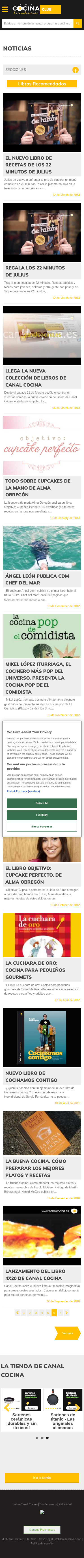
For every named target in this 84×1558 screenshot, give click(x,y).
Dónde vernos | (49, 1504)
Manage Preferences (42, 1529)
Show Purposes (41, 826)
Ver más (67, 1333)
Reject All (42, 803)
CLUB (47, 9)
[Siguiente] (66, 1312)
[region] (42, 779)
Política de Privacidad (68, 1539)
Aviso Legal (46, 1539)
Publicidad (65, 1504)
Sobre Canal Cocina (25, 1504)
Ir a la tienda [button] (42, 1477)
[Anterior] (17, 1312)
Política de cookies (42, 1543)
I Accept (42, 814)
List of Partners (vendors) (23, 791)
